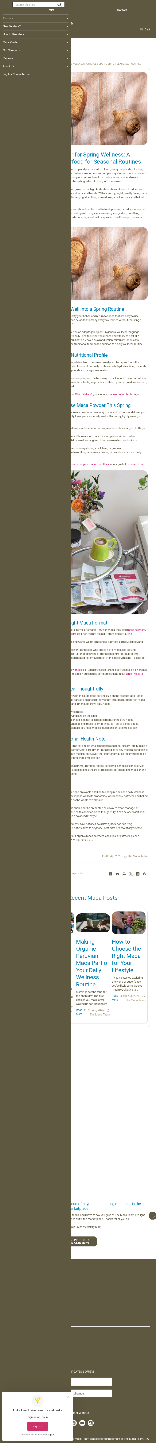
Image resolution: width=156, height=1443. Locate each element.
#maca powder (74, 873)
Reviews (8, 58)
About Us (8, 66)
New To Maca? (12, 26)
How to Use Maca (13, 34)
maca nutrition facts (120, 394)
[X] (131, 874)
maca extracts (71, 633)
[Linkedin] (138, 874)
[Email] (117, 874)
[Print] (124, 874)
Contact (122, 10)
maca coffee (136, 464)
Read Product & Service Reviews (78, 1241)
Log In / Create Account (17, 74)
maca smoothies (99, 464)
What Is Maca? (83, 394)
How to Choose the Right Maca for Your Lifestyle (126, 955)
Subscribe (78, 1393)
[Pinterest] (145, 874)
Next (152, 1216)
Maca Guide (10, 42)
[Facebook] (110, 874)
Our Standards (12, 50)
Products (8, 18)
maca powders (136, 629)
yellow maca (74, 669)
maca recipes (80, 464)
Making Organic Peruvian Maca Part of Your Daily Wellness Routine (92, 963)
